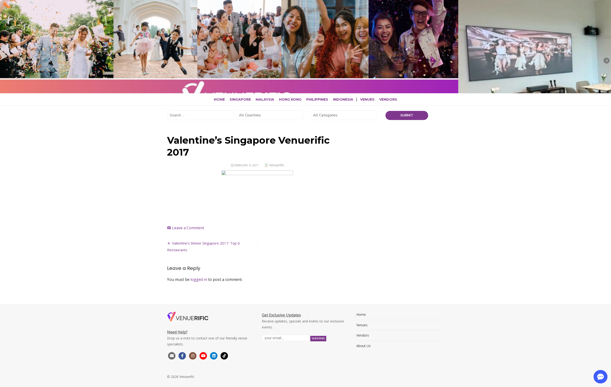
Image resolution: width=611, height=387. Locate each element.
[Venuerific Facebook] (182, 355)
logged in (198, 279)
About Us (363, 345)
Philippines (317, 99)
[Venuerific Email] (172, 355)
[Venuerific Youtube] (204, 355)
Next (606, 61)
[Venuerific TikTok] (224, 355)
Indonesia (343, 99)
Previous (4, 61)
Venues (367, 99)
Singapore (240, 99)
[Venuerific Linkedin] (214, 355)
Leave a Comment (188, 227)
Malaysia (265, 99)
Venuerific (276, 165)
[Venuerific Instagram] (193, 355)
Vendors (388, 99)
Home (219, 99)
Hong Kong (290, 99)
